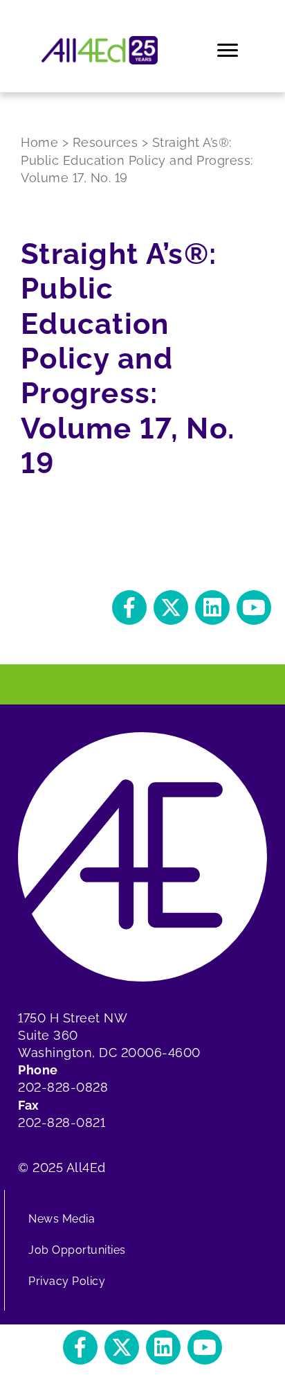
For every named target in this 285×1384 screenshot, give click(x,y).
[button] (129, 607)
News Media (61, 1218)
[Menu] (228, 50)
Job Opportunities (77, 1250)
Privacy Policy (66, 1281)
